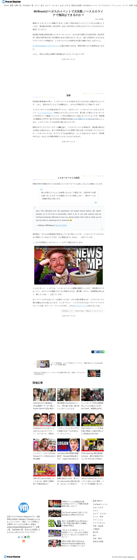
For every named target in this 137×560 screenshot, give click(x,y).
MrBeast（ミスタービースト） (95, 311)
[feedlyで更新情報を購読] (28, 537)
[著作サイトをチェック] (18, 537)
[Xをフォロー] (22, 537)
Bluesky (22, 519)
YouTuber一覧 (17, 529)
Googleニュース (33, 519)
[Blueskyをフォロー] (25, 537)
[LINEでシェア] (103, 352)
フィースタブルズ (45, 113)
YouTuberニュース (67, 311)
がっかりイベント (80, 306)
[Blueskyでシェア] (95, 352)
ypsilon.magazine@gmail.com (19, 527)
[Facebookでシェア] (98, 352)
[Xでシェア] (93, 352)
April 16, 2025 (61, 225)
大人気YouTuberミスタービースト (46, 46)
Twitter (15, 519)
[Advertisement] (68, 76)
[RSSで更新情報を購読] (23, 541)
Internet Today (79, 311)
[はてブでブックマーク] (100, 352)
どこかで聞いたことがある (82, 119)
